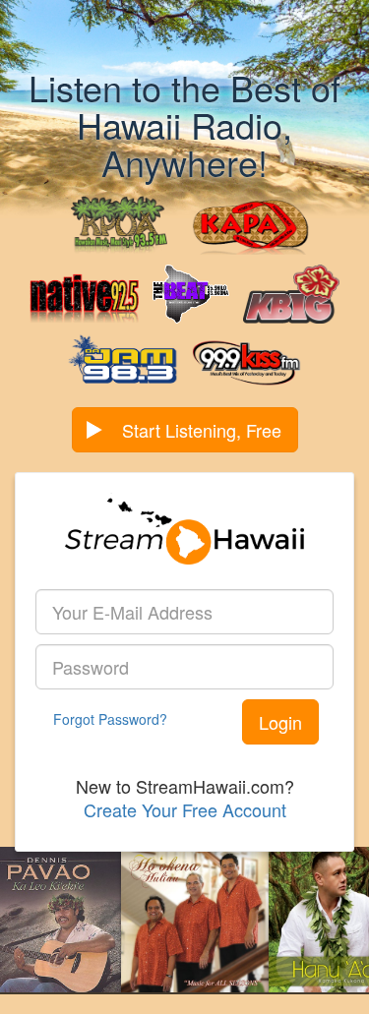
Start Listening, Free (201, 430)
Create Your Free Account (185, 809)
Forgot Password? (110, 719)
